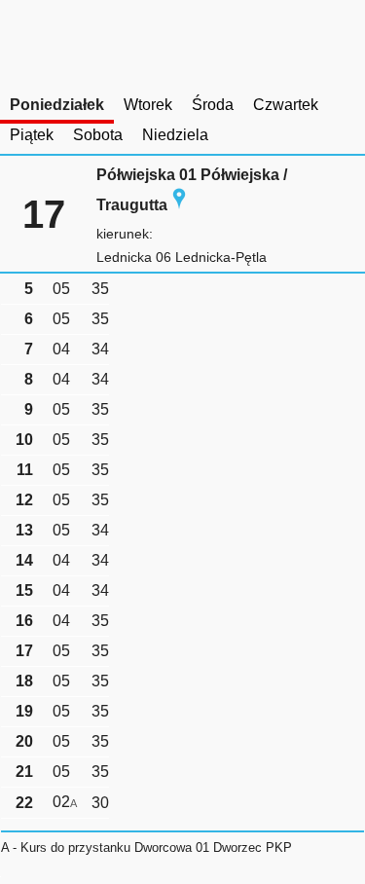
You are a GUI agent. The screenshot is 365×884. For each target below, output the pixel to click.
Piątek (32, 135)
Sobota (98, 135)
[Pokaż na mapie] (179, 205)
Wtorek (148, 104)
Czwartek (285, 104)
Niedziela (175, 135)
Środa (213, 104)
